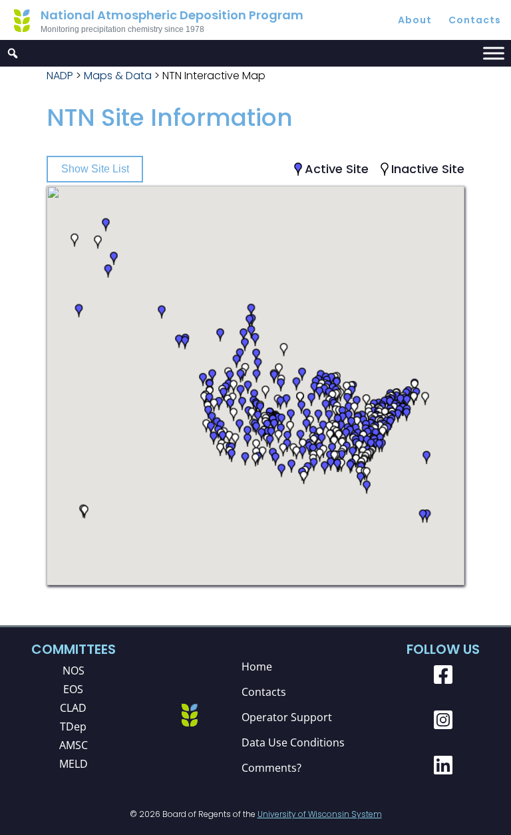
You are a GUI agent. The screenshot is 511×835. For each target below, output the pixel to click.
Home (257, 666)
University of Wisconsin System (319, 814)
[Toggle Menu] (493, 53)
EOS (73, 689)
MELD (73, 763)
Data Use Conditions (293, 742)
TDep (73, 726)
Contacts (474, 20)
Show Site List (95, 168)
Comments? (271, 767)
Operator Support (287, 717)
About (415, 20)
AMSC (73, 745)
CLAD (73, 707)
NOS (74, 670)
